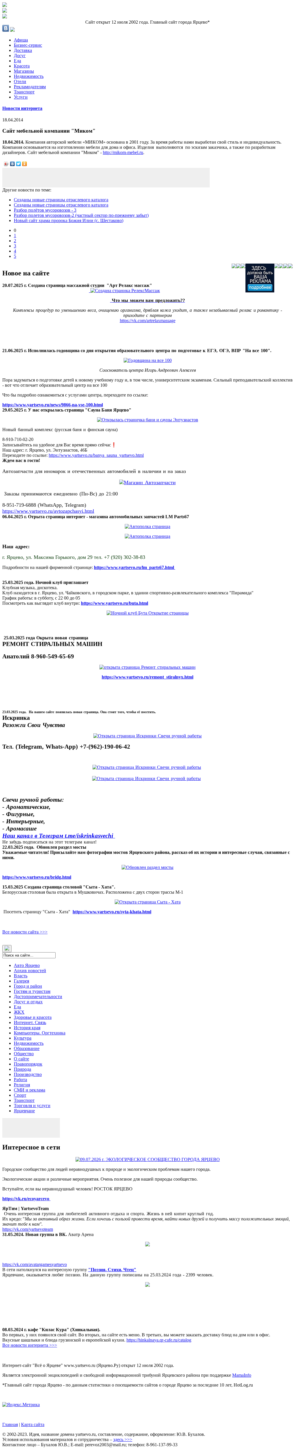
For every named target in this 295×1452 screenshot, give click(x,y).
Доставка (23, 50)
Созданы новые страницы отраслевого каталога (61, 199)
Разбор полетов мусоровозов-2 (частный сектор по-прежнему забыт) (81, 215)
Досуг (20, 55)
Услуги (21, 97)
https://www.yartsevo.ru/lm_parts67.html (134, 567)
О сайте (21, 1058)
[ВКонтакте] (13, 164)
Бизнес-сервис (28, 45)
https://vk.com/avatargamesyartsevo (34, 1264)
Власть (20, 975)
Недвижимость (29, 76)
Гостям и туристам (32, 991)
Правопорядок (28, 1064)
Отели (20, 81)
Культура (22, 1038)
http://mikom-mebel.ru (123, 152)
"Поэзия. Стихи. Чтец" (112, 1269)
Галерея (21, 980)
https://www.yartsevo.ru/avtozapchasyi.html (48, 511)
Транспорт (24, 91)
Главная (10, 1424)
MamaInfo (241, 1375)
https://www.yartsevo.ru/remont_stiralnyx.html (147, 677)
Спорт (20, 1095)
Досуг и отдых (28, 1001)
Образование (26, 1048)
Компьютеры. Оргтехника (39, 1032)
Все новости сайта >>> (25, 931)
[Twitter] (19, 164)
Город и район (28, 986)
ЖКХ (19, 1012)
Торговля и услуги (32, 1105)
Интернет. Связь (30, 1022)
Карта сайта (32, 1424)
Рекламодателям (30, 86)
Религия (22, 1084)
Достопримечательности (38, 996)
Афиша (21, 39)
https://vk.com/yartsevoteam (27, 1229)
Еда (17, 60)
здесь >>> (122, 1439)
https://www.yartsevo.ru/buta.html (114, 603)
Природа (22, 1069)
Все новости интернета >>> (29, 1345)
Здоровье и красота (33, 1017)
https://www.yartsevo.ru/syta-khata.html (112, 911)
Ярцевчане (24, 1110)
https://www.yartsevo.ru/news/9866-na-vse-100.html (52, 404)
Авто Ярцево (27, 965)
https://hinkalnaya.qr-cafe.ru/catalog (158, 1340)
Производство (28, 1074)
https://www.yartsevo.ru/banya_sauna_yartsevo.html (96, 455)
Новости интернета (22, 108)
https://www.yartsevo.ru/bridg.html (36, 877)
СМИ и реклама (29, 1089)
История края (27, 1027)
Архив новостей (30, 970)
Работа (20, 1079)
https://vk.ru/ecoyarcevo (26, 1198)
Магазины (24, 71)
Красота (22, 65)
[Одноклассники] (25, 164)
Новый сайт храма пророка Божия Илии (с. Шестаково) (68, 220)
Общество (24, 1053)
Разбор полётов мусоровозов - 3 (45, 210)
